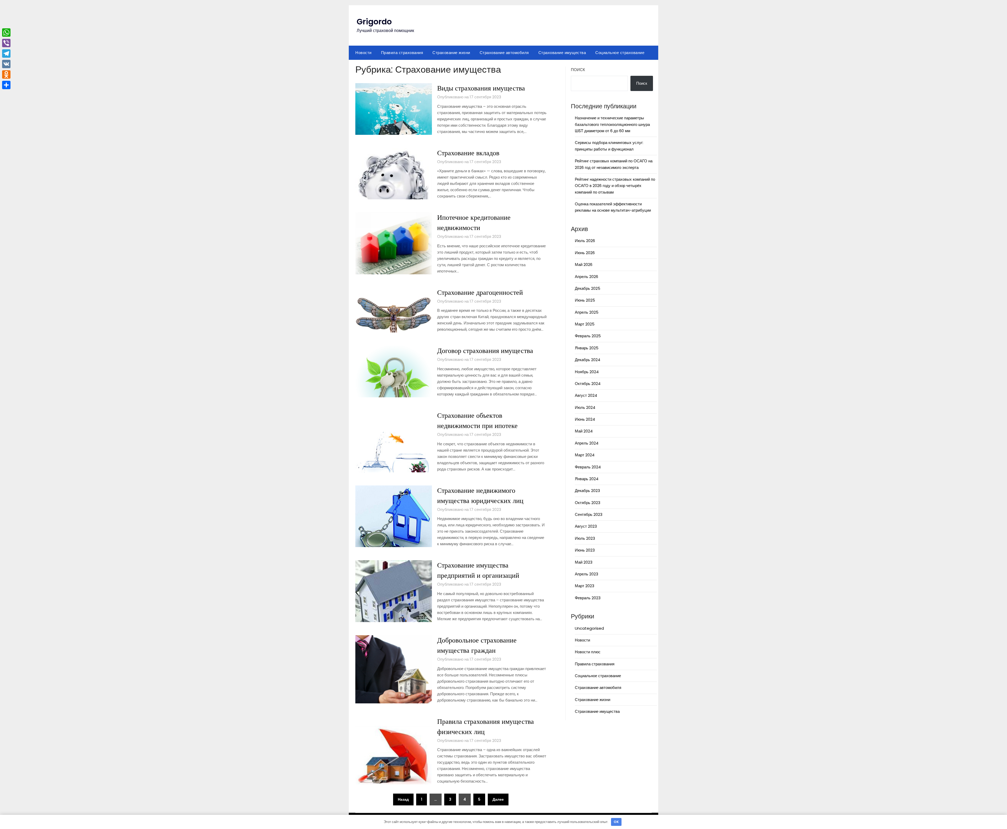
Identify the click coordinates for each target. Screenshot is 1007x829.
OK (616, 821)
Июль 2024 (585, 407)
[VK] (6, 64)
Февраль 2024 (588, 467)
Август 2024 (586, 395)
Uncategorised (589, 628)
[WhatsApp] (6, 32)
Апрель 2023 (586, 574)
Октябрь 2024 (588, 383)
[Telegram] (6, 53)
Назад (403, 799)
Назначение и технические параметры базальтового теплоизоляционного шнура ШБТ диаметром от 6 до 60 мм (612, 124)
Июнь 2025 (585, 300)
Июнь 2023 (585, 550)
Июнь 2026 (585, 252)
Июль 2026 (585, 240)
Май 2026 (583, 264)
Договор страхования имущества (485, 350)
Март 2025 (584, 324)
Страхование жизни (451, 52)
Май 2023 (583, 562)
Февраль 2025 (588, 336)
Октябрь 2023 (587, 502)
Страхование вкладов (468, 153)
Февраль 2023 (588, 598)
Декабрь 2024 (587, 359)
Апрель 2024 (586, 443)
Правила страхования (402, 52)
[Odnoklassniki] (6, 74)
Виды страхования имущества (481, 88)
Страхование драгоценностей (480, 292)
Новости (363, 52)
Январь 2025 (586, 348)
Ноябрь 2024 (587, 372)
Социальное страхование (619, 52)
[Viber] (6, 43)
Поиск (578, 69)
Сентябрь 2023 (588, 514)
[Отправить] (6, 85)
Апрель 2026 (586, 276)
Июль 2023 (585, 538)
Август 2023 (586, 526)
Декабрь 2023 (587, 490)
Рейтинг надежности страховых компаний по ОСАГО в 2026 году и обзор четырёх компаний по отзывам (615, 186)
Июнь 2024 (585, 419)
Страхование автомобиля (504, 52)
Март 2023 (584, 586)
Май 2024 (584, 431)
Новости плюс (588, 652)
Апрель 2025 (586, 312)
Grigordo (374, 21)
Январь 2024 (586, 479)
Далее (498, 799)
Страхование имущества (562, 52)
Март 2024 (584, 455)
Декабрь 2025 (587, 288)
